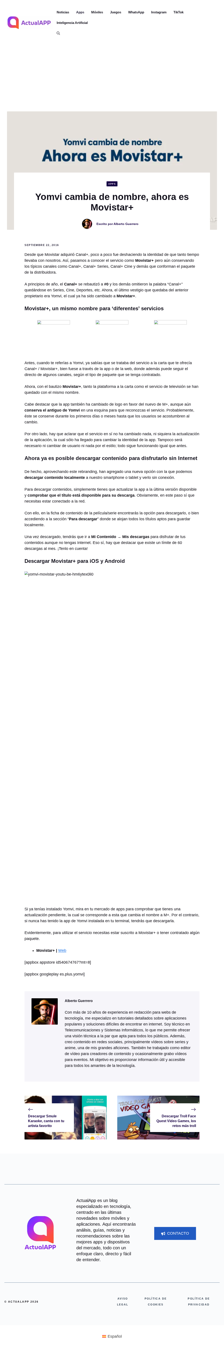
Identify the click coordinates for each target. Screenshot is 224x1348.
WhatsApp (136, 12)
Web (62, 950)
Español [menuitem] (115, 1336)
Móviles (97, 12)
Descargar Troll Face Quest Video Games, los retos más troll (176, 1121)
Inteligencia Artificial (72, 23)
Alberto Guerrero (126, 224)
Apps (80, 12)
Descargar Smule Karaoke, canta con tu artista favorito (46, 1121)
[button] (56, 33)
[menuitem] (112, 1336)
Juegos (115, 12)
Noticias (63, 12)
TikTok (178, 12)
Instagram (158, 12)
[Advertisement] (112, 78)
